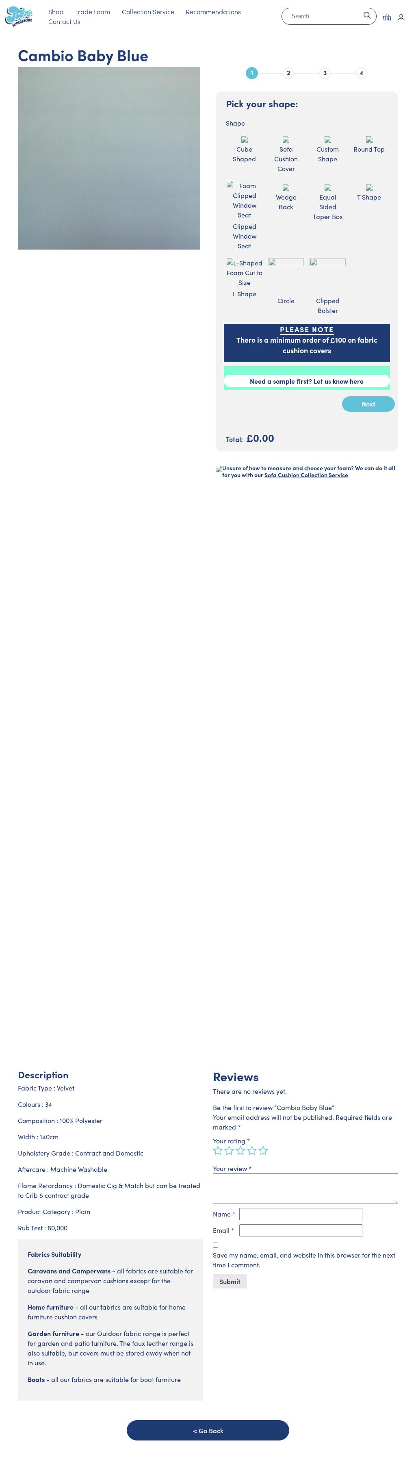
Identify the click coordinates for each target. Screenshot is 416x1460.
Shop (55, 11)
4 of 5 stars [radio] (252, 1151)
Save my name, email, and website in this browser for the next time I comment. (304, 1260)
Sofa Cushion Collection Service (306, 475)
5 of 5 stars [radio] (263, 1151)
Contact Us (64, 21)
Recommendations (213, 11)
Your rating (231, 1140)
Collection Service (148, 11)
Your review (232, 1168)
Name (224, 1214)
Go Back (211, 1430)
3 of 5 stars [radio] (240, 1151)
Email (223, 1230)
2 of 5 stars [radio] (229, 1151)
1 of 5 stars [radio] (218, 1151)
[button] (387, 17)
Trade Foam (92, 11)
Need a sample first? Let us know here (307, 380)
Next (368, 403)
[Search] (367, 14)
